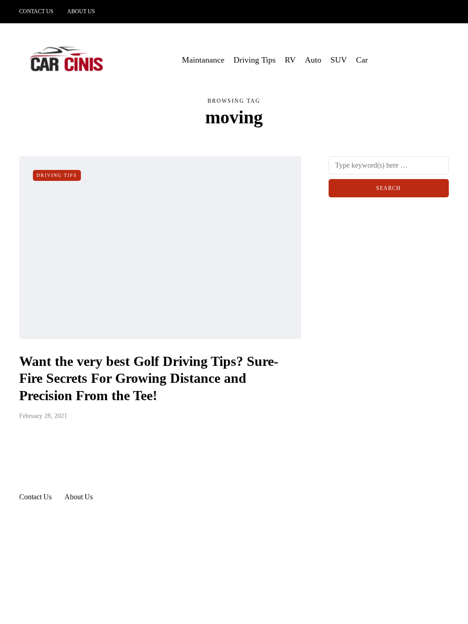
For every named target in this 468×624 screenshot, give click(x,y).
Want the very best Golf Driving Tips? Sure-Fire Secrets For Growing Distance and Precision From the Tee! (148, 378)
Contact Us (36, 11)
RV (290, 59)
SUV (338, 59)
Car (362, 59)
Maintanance (203, 59)
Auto (313, 59)
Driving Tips (255, 59)
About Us (81, 11)
